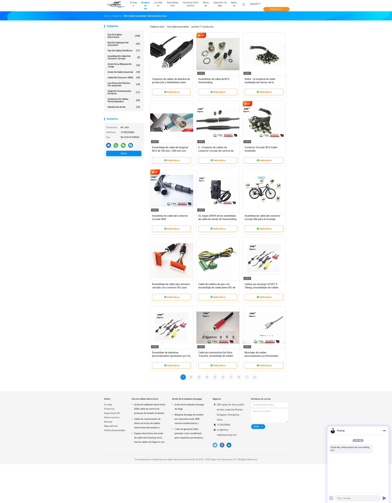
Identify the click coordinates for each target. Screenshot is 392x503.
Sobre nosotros (111, 417)
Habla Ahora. (276, 9)
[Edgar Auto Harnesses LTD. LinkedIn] (229, 445)
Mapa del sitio (111, 426)
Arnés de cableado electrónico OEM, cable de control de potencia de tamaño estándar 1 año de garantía (150, 409)
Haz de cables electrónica (124, 35)
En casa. (108, 404)
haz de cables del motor (124, 50)
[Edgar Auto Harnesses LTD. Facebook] (221, 445)
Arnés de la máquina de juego (124, 65)
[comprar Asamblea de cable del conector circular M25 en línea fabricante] (171, 190)
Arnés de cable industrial (124, 72)
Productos (109, 409)
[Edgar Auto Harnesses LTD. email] (108, 145)
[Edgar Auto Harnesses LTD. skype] (130, 145)
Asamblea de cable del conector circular (124, 57)
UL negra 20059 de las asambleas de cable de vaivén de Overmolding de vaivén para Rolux (217, 219)
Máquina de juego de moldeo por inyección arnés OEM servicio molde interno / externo (189, 419)
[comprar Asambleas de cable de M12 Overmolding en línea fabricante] (217, 54)
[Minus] (384, 430)
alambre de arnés (124, 107)
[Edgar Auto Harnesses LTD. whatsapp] (115, 145)
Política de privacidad (114, 430)
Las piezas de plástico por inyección (124, 84)
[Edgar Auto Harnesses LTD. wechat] (123, 145)
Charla (124, 153)
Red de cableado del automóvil (124, 43)
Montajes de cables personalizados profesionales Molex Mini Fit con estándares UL (263, 356)
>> (255, 377)
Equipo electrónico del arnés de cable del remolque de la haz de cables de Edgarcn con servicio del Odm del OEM (149, 438)
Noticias (234, 4)
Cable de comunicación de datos (124, 92)
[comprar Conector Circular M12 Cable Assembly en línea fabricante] (264, 122)
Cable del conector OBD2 (124, 77)
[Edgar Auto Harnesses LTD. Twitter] (215, 445)
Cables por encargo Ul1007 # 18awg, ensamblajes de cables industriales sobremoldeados (262, 287)
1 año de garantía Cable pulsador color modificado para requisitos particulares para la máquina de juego (189, 434)
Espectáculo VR (112, 413)
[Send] (384, 498)
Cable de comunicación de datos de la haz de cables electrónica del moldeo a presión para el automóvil (147, 424)
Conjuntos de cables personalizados (124, 100)
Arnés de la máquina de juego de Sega (189, 406)
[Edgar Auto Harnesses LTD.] (116, 4)
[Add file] (331, 498)
